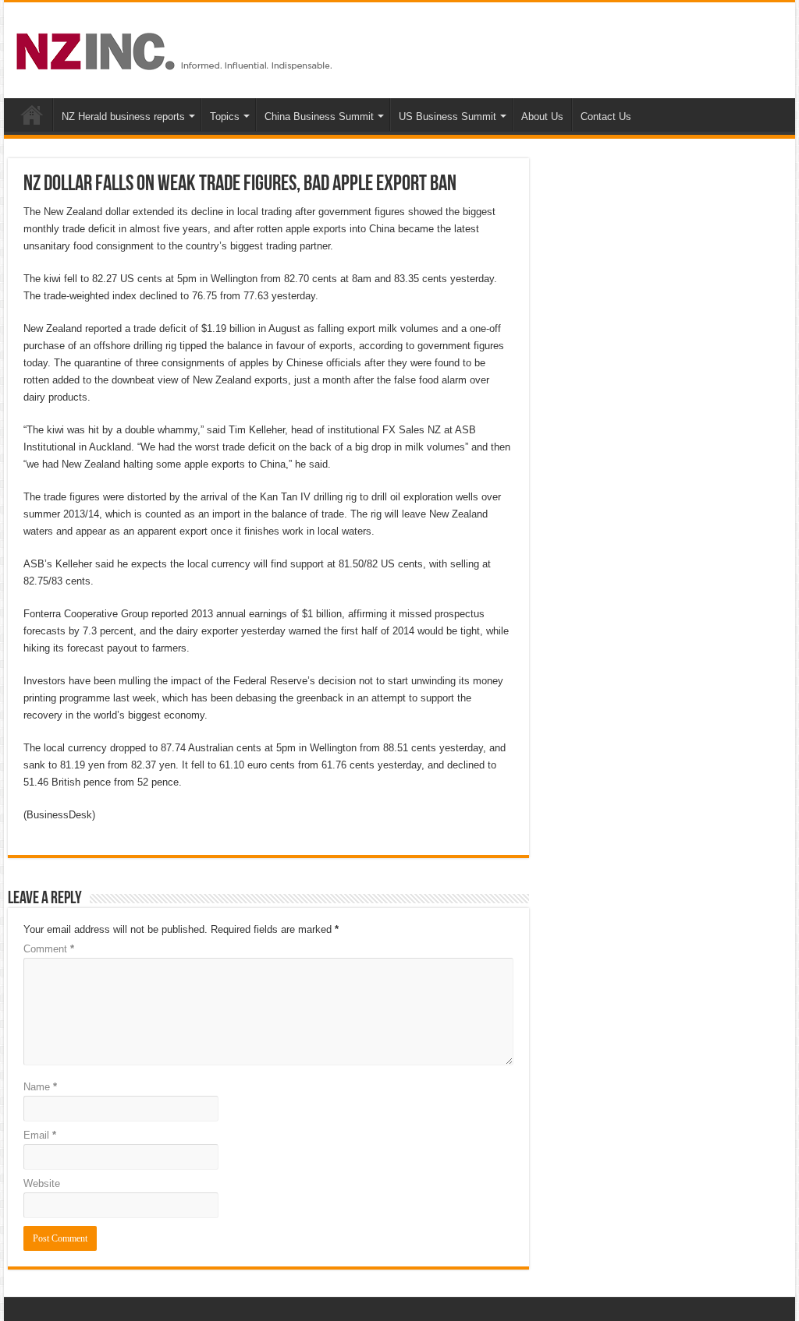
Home (32, 114)
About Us (542, 116)
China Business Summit (319, 116)
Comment (48, 949)
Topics (225, 116)
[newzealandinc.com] (177, 48)
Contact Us (606, 116)
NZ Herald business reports (123, 116)
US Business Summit (447, 116)
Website (41, 1183)
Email (39, 1135)
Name (40, 1087)
